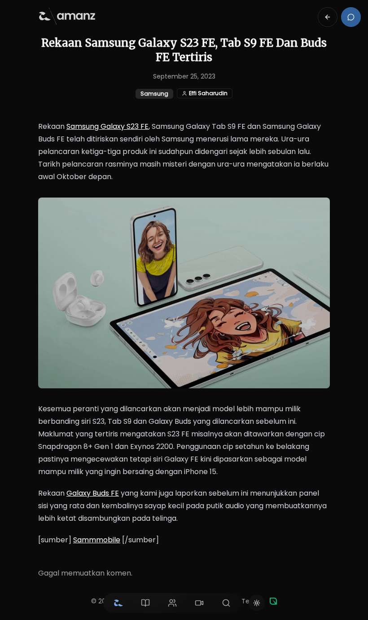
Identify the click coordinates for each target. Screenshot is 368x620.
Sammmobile (96, 540)
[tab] (118, 603)
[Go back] (327, 17)
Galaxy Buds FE (92, 493)
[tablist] (172, 603)
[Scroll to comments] (351, 17)
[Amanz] (273, 601)
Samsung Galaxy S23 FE (107, 126)
